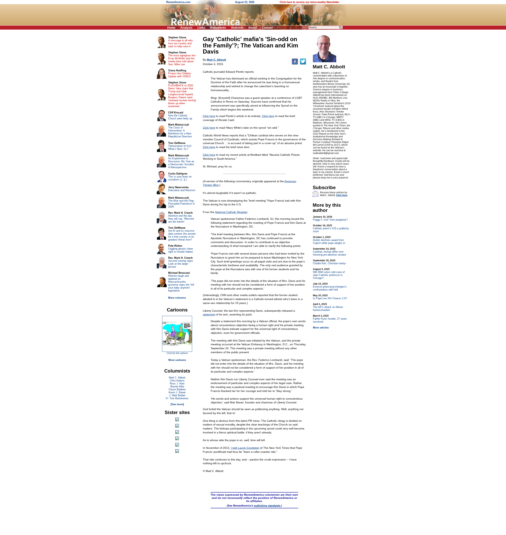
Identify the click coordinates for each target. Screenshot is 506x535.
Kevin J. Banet (177, 392)
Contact (267, 27)
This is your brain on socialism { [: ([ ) (180, 178)
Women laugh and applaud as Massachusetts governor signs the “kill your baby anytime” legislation (181, 283)
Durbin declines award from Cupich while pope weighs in (329, 240)
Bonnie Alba (177, 386)
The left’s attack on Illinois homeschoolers (328, 307)
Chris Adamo (177, 380)
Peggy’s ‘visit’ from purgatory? (330, 218)
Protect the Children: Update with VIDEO (180, 75)
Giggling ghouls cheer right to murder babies (180, 250)
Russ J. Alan (177, 383)
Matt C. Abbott (177, 377)
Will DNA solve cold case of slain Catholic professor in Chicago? (329, 273)
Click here (209, 116)
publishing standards (267, 505)
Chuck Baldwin (177, 389)
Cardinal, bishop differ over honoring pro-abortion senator (329, 251)
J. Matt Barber (177, 395)
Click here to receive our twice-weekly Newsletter (309, 2)
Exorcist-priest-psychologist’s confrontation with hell (330, 286)
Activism (237, 27)
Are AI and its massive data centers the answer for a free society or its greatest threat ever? (182, 235)
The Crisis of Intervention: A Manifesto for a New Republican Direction (180, 132)
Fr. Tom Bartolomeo (177, 398)
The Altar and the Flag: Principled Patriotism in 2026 (181, 203)
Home (171, 27)
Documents (218, 27)
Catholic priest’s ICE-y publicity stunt (331, 228)
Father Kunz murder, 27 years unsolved (330, 318)
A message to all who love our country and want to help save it (180, 43)
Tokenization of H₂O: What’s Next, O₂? (180, 147)
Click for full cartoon (177, 353)
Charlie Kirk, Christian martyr (329, 262)
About (252, 27)
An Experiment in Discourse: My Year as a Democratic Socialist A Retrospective (181, 163)
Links (201, 27)
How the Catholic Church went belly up (180, 117)
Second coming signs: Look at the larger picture (181, 263)
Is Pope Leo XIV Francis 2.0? (330, 297)
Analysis (186, 27)
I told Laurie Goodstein (245, 447)
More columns (177, 297)
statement (209, 314)
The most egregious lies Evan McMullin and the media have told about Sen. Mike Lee (182, 60)
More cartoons (177, 360)
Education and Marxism (181, 190)
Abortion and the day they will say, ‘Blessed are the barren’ (181, 218)
